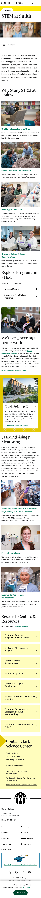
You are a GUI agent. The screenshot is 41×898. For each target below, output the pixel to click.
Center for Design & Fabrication (13, 685)
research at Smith (21, 627)
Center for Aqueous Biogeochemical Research (17, 636)
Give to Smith (6, 850)
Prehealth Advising (10, 553)
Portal (3, 827)
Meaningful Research (11, 209)
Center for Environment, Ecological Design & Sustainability (16, 712)
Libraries (24, 832)
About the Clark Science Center (16, 426)
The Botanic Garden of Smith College (18, 726)
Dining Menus (6, 838)
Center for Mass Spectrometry (12, 662)
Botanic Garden (27, 838)
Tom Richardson (29, 778)
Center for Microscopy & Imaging (16, 649)
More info (26, 887)
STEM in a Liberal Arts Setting (15, 129)
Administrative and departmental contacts (21, 785)
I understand (20, 892)
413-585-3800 (17, 765)
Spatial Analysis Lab (14, 673)
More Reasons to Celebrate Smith (13, 371)
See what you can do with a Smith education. (20, 865)
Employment (25, 827)
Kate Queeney (23, 771)
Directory (4, 832)
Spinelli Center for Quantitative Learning (19, 697)
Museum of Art (26, 844)
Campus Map (6, 844)
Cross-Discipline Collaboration (16, 170)
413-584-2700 (12, 820)
